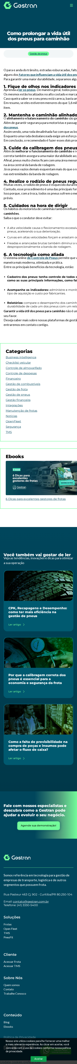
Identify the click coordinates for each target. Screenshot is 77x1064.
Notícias (11, 416)
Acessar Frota (12, 961)
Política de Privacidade (20, 1037)
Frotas (8, 924)
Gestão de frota (17, 389)
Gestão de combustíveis (23, 384)
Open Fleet (10, 928)
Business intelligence (21, 357)
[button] (71, 5)
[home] (20, 5)
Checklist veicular (18, 362)
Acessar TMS (12, 966)
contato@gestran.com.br (31, 901)
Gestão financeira (18, 400)
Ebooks (8, 1026)
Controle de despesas (21, 373)
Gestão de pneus (38, 53)
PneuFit (8, 937)
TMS (9, 432)
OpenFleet (13, 421)
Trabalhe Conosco (15, 993)
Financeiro (13, 378)
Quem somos (12, 985)
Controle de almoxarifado (24, 368)
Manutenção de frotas (21, 410)
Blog (6, 1022)
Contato (9, 989)
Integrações (14, 405)
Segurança (13, 426)
